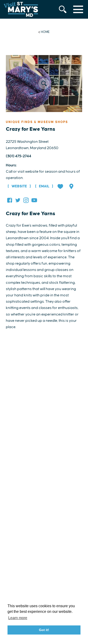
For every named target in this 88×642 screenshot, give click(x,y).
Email (44, 186)
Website (19, 186)
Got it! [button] (44, 630)
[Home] (21, 9)
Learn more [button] (17, 618)
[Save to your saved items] (61, 187)
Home (45, 32)
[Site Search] (62, 9)
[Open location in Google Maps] (72, 187)
